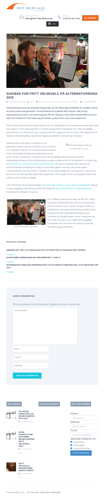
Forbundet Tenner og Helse (58, 185)
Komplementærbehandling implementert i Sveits (33, 257)
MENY (54, 24)
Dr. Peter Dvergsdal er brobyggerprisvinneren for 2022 (32, 415)
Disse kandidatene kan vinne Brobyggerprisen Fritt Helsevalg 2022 (28, 439)
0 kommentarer (89, 102)
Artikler (42, 102)
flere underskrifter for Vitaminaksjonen (73, 188)
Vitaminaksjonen (82, 185)
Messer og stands (69, 102)
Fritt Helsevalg (54, 102)
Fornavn (74, 413)
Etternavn (75, 422)
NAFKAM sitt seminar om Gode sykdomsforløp (31, 164)
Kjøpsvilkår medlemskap (50, 492)
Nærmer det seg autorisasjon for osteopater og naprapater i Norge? (46, 250)
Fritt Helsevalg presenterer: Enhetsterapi (26, 467)
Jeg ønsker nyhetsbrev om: (83, 439)
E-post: (73, 430)
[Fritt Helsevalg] (25, 7)
